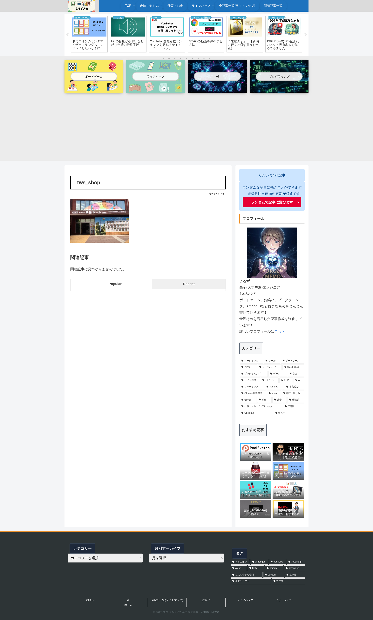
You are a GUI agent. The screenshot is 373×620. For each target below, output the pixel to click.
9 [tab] (210, 59)
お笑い (206, 600)
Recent (189, 284)
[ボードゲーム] (93, 90)
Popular (115, 284)
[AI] (217, 89)
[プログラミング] (279, 89)
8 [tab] (204, 59)
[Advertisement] (186, 125)
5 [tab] (186, 59)
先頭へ (89, 600)
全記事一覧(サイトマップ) (167, 600)
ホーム (128, 604)
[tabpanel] (89, 34)
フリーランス (283, 600)
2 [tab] (169, 59)
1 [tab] (163, 59)
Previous (67, 35)
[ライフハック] (155, 90)
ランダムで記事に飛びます (272, 202)
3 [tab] (175, 59)
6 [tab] (192, 59)
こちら (279, 331)
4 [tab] (181, 59)
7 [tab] (198, 59)
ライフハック (245, 600)
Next (306, 35)
